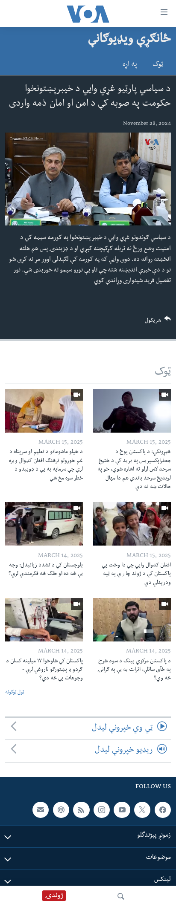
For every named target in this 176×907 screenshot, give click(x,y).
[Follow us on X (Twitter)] (142, 809)
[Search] (121, 896)
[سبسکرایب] (40, 809)
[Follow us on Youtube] (122, 809)
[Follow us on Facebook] (163, 809)
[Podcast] (61, 809)
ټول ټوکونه (14, 693)
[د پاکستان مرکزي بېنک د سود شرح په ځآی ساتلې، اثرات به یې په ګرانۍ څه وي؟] (132, 619)
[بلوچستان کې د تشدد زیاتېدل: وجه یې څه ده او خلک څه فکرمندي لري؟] (44, 524)
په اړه (130, 65)
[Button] (158, 322)
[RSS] (81, 809)
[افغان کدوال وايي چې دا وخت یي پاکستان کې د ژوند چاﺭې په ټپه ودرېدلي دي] (132, 524)
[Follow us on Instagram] (102, 809)
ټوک (158, 65)
